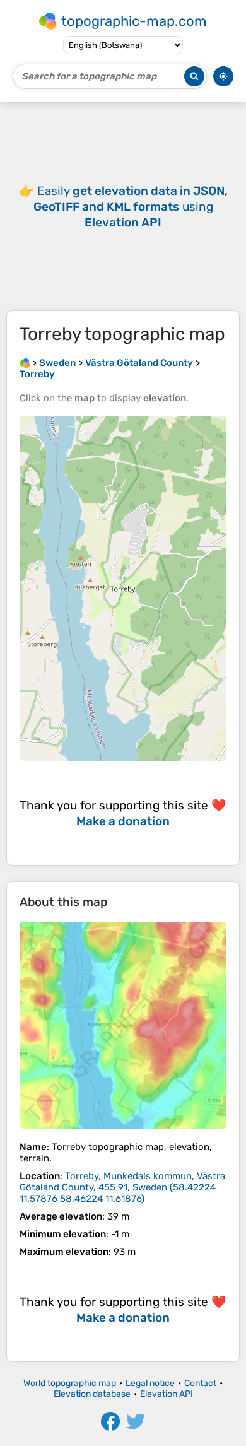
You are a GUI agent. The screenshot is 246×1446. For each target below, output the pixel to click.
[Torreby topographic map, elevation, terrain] (123, 1025)
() (122, 1187)
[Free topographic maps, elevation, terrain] (25, 362)
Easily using (130, 207)
